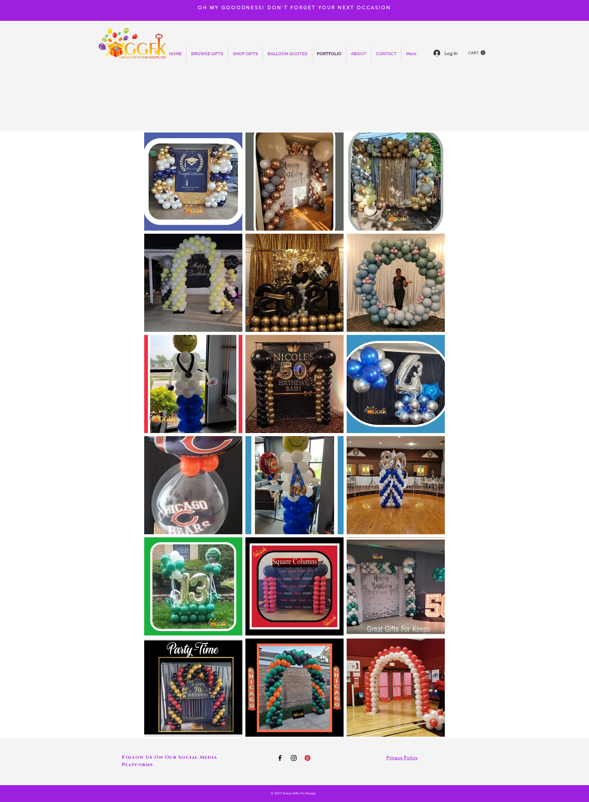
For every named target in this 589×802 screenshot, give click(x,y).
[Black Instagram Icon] (294, 758)
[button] (476, 52)
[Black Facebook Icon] (280, 758)
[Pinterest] (307, 758)
